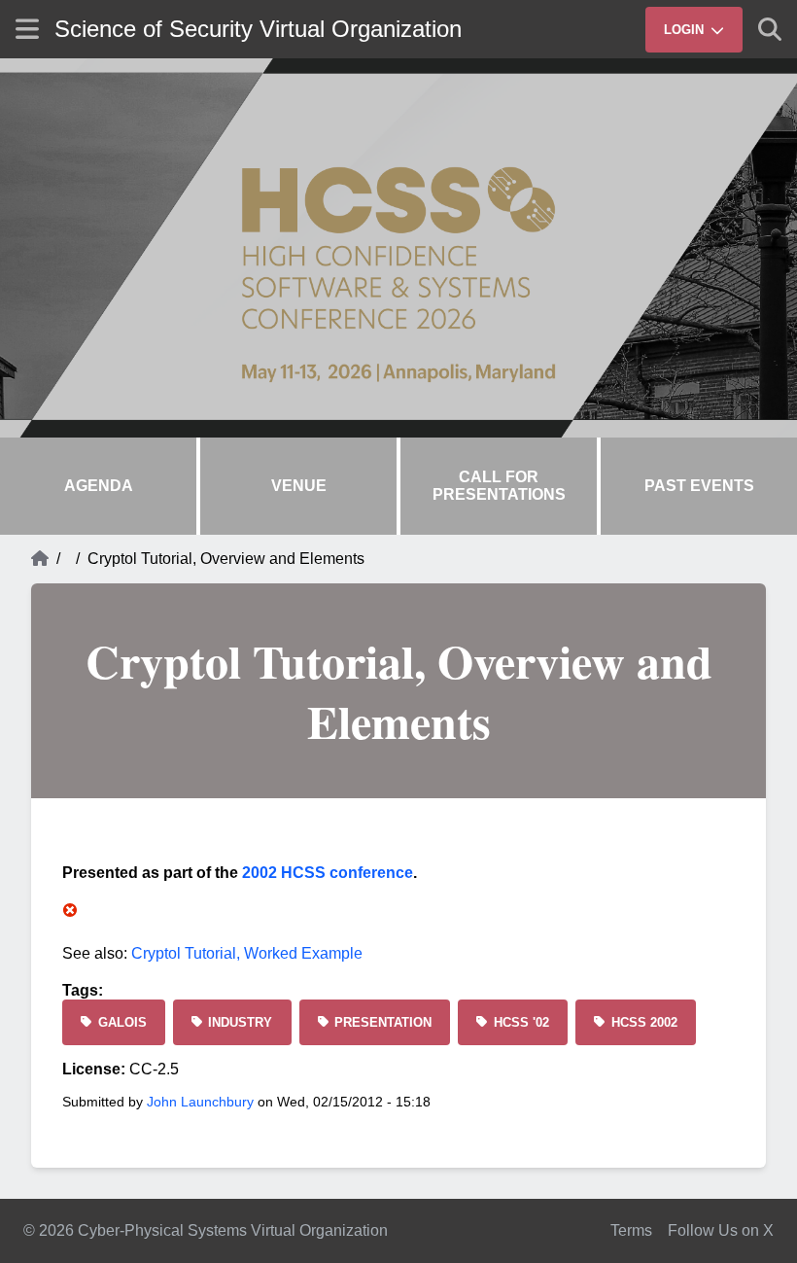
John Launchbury (200, 1101)
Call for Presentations (499, 486)
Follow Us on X (721, 1230)
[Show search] (769, 29)
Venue (299, 485)
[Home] (40, 559)
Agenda (98, 485)
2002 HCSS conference (327, 872)
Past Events (699, 485)
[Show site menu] (27, 29)
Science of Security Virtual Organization (258, 29)
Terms (631, 1230)
